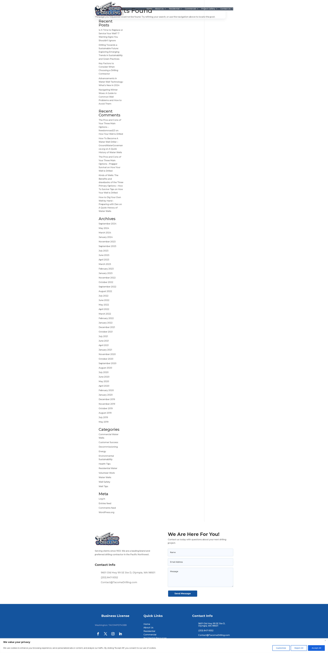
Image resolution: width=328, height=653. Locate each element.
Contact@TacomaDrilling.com (119, 582)
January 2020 (106, 395)
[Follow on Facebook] (98, 634)
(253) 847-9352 (109, 577)
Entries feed (105, 503)
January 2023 (105, 273)
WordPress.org (106, 512)
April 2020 (104, 386)
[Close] (325, 640)
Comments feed (107, 508)
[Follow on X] (105, 634)
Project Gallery (208, 9)
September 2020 (107, 363)
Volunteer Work (107, 473)
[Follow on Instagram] (113, 634)
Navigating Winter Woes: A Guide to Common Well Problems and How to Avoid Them (110, 97)
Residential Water (108, 468)
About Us (159, 9)
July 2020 (104, 372)
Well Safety (104, 482)
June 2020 (104, 377)
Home (149, 9)
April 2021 (104, 345)
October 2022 (106, 282)
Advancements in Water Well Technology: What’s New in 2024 (111, 82)
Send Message (183, 593)
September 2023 (107, 246)
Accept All (316, 648)
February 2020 (106, 390)
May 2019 (103, 422)
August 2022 (105, 291)
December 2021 (107, 327)
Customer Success (108, 442)
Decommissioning (108, 447)
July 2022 (103, 296)
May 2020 (104, 381)
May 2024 (104, 228)
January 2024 (106, 237)
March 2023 (105, 264)
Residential (174, 9)
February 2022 (106, 318)
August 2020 (105, 368)
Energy (102, 451)
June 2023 (104, 255)
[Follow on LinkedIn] (120, 634)
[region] (164, 645)
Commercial (190, 9)
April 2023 (104, 259)
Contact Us (225, 9)
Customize (281, 648)
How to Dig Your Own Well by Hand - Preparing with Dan (110, 200)
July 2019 (103, 417)
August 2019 (105, 413)
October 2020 (106, 359)
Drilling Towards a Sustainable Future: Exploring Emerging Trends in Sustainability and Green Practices (111, 52)
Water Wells (105, 477)
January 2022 (105, 323)
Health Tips (105, 464)
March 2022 (105, 314)
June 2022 (104, 300)
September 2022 (107, 286)
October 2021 (106, 332)
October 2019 (106, 408)
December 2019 (107, 399)
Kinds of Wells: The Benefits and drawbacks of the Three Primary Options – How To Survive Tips (111, 182)
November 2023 (107, 241)
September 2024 (107, 223)
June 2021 (104, 341)
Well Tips (103, 486)
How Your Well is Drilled (111, 134)
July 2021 (103, 336)
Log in (102, 499)
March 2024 (105, 232)
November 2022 (107, 278)
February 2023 (106, 269)
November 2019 (107, 404)
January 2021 (105, 350)
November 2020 (107, 354)
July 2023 (103, 250)
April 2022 (104, 309)
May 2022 (104, 305)
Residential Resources (155, 638)
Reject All (298, 648)
